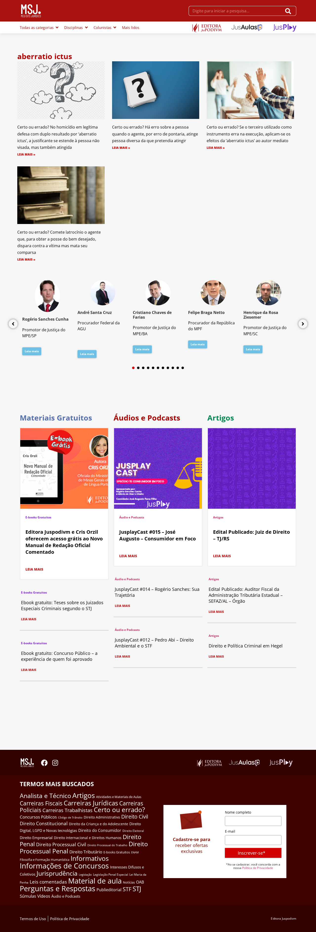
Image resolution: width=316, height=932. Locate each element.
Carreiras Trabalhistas (67, 810)
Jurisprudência (57, 873)
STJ (137, 889)
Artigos (218, 517)
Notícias (129, 882)
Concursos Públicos (38, 817)
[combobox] (235, 11)
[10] (177, 367)
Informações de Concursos (64, 866)
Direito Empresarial (36, 837)
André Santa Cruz (95, 312)
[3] (143, 367)
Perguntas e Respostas (57, 888)
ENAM (135, 852)
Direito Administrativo (102, 817)
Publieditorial (109, 889)
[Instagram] (55, 762)
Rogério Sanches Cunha (45, 319)
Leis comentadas (48, 881)
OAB (140, 882)
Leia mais (32, 351)
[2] (138, 367)
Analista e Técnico (45, 795)
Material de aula (95, 881)
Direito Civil (134, 816)
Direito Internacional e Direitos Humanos (87, 837)
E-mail (230, 831)
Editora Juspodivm (283, 918)
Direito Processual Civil (61, 844)
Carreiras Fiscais (41, 803)
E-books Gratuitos (38, 517)
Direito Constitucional (44, 823)
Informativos (90, 858)
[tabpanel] (47, 319)
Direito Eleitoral (133, 831)
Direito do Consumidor (99, 830)
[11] (182, 367)
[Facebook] (44, 762)
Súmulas (28, 896)
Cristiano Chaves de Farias (152, 315)
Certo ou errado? (119, 809)
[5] (153, 367)
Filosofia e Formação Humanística (44, 859)
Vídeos (43, 896)
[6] (158, 367)
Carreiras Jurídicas (91, 803)
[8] (167, 367)
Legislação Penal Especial (110, 874)
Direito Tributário (85, 852)
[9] (172, 367)
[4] (148, 367)
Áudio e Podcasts (131, 517)
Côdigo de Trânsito (70, 817)
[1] (133, 367)
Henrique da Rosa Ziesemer (260, 315)
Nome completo (238, 812)
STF (127, 889)
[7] (162, 367)
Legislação (85, 874)
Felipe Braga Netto (206, 312)
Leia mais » (26, 154)
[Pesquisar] (289, 11)
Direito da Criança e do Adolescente (98, 823)
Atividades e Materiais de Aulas (118, 797)
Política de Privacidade (257, 868)
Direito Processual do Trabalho (107, 845)
